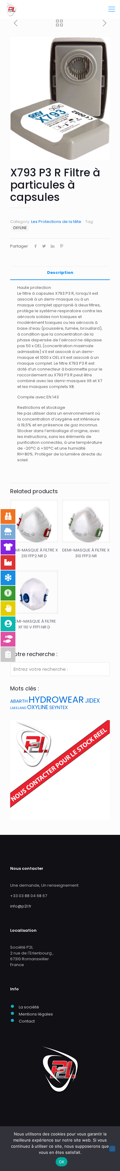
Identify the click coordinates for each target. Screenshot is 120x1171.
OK (62, 1161)
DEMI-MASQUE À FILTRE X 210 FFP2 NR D (34, 553)
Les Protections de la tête (56, 222)
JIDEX (92, 701)
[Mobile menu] (111, 9)
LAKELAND (18, 708)
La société (29, 1007)
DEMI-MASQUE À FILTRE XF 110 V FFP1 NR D (34, 624)
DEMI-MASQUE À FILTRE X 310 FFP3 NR (86, 553)
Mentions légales (36, 1014)
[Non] (112, 1149)
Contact (27, 1021)
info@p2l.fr (20, 906)
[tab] (60, 273)
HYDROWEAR (56, 699)
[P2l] (11, 9)
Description (60, 272)
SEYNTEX (58, 707)
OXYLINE (20, 227)
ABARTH (19, 701)
